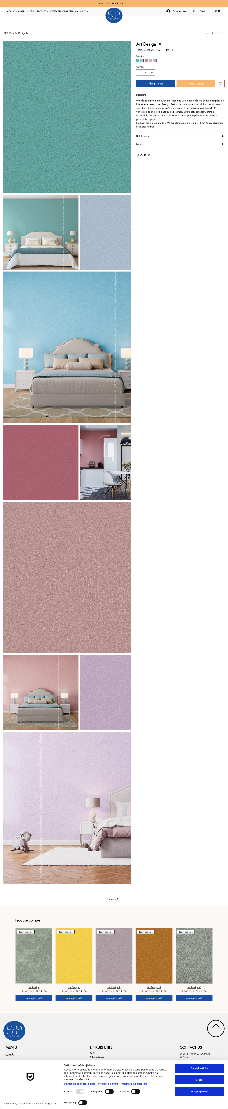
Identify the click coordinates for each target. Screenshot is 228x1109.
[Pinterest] (145, 155)
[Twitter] (148, 155)
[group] (114, 267)
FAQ (92, 355)
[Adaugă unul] (152, 72)
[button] (218, 11)
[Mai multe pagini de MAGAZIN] (27, 11)
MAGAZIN (11, 364)
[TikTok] (129, 400)
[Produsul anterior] (11, 258)
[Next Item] (126, 88)
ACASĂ (9, 357)
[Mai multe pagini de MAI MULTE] (87, 11)
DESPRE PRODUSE (16, 371)
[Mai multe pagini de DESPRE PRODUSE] (48, 11)
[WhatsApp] (137, 155)
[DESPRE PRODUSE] (33, 371)
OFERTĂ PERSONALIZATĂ (20, 378)
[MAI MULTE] (33, 385)
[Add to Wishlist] (221, 83)
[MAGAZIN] (33, 364)
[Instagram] (124, 400)
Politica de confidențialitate (75, 400)
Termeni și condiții (12, 399)
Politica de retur (97, 359)
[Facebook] (141, 155)
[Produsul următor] (217, 258)
